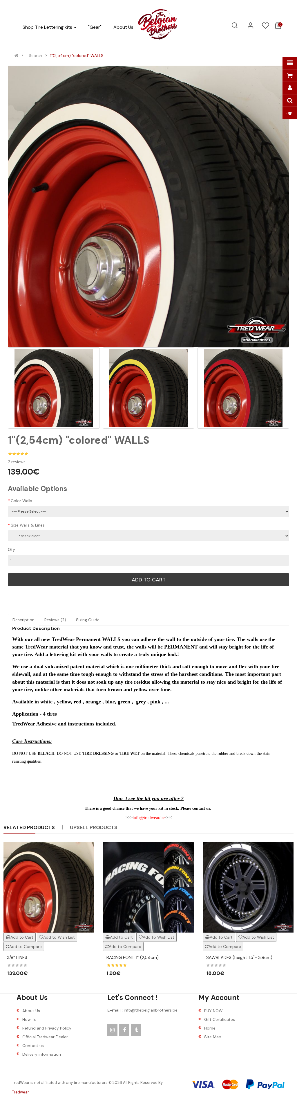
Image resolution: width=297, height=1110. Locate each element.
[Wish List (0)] (265, 27)
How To (29, 1019)
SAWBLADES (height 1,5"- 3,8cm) (239, 957)
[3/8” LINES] (48, 887)
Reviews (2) (55, 619)
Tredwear (20, 1092)
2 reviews (17, 461)
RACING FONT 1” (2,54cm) (132, 957)
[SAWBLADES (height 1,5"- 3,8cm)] (248, 887)
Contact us (33, 1045)
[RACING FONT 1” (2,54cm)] (148, 887)
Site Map (212, 1036)
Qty (11, 549)
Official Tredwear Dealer (45, 1036)
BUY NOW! (214, 1010)
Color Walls (21, 500)
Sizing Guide (87, 619)
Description (23, 619)
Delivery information (41, 1054)
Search (35, 55)
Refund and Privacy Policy (46, 1028)
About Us (31, 1010)
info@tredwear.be (149, 817)
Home (209, 1028)
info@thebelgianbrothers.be (151, 1010)
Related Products (29, 827)
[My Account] (250, 27)
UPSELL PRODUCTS (93, 827)
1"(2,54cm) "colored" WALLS (77, 55)
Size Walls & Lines (28, 525)
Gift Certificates (219, 1019)
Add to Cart (149, 579)
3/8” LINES (17, 957)
